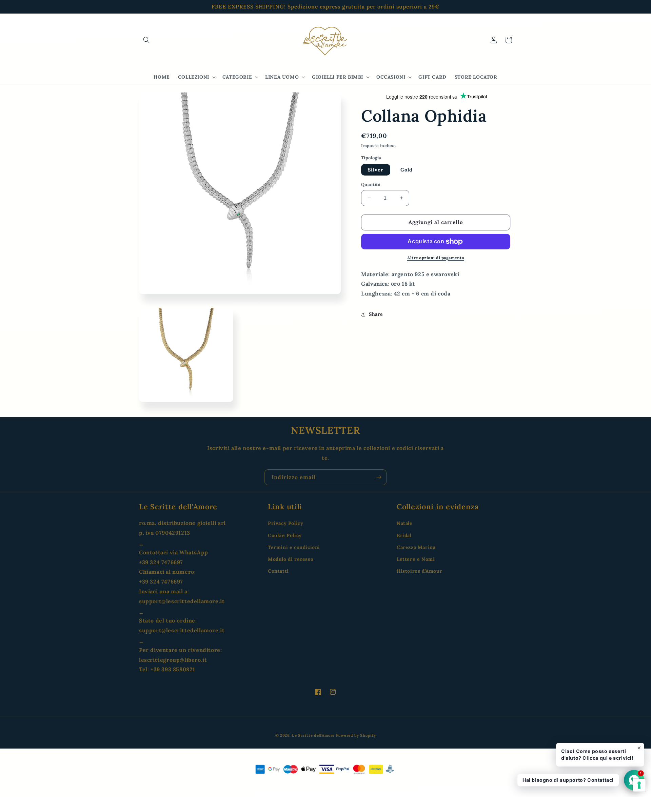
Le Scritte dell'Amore (313, 735)
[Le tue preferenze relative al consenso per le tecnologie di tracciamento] (639, 785)
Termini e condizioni (294, 547)
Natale (405, 523)
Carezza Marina (416, 547)
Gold (406, 170)
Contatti (278, 571)
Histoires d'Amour (419, 571)
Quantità (370, 184)
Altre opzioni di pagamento (435, 257)
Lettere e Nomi (416, 559)
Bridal (404, 535)
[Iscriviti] (378, 477)
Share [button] (376, 314)
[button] (146, 40)
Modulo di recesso (290, 559)
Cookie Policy (285, 535)
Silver (375, 170)
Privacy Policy (285, 523)
